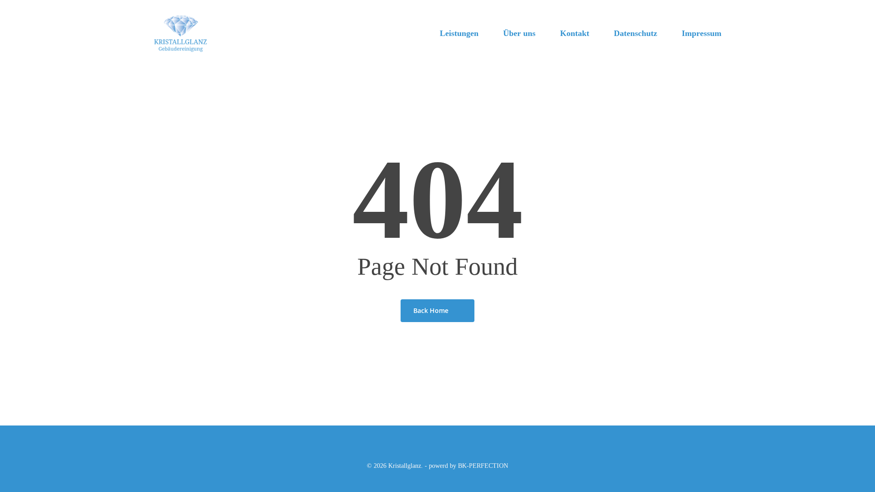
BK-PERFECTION (483, 465)
